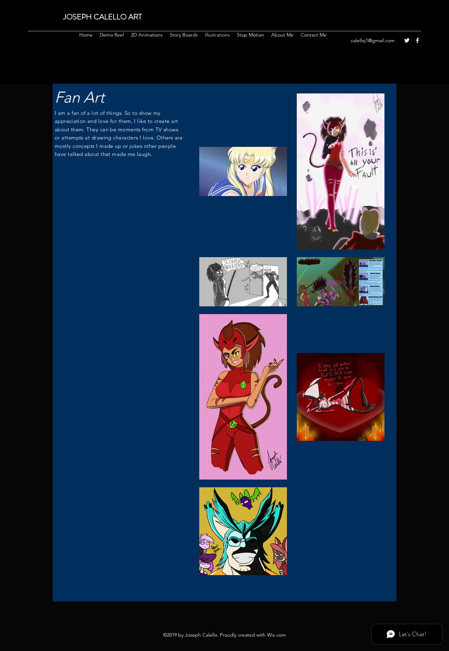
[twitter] (406, 40)
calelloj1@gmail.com (373, 40)
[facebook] (417, 40)
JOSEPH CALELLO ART (102, 16)
